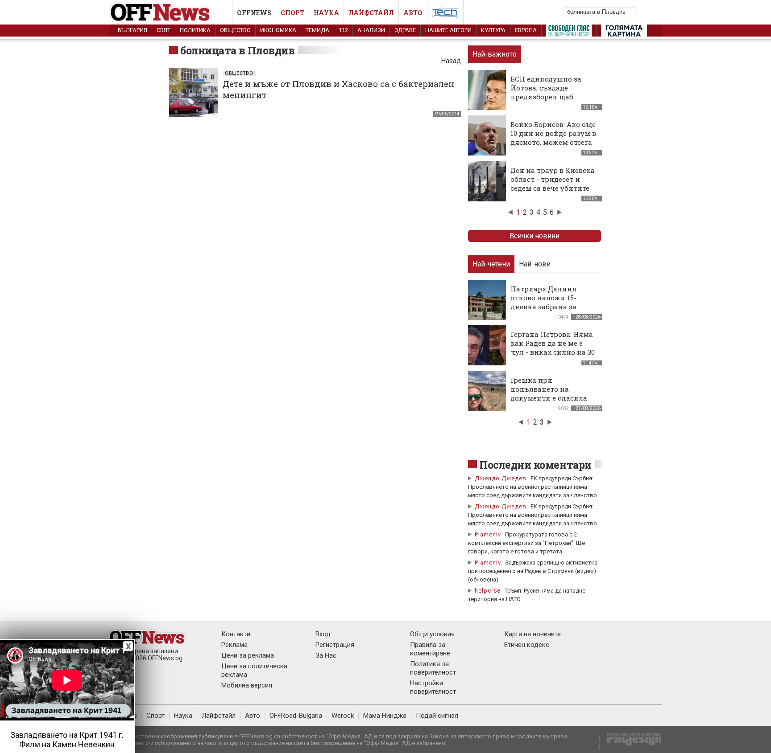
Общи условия (432, 634)
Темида (317, 30)
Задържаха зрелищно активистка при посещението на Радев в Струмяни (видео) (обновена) (532, 571)
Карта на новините (532, 634)
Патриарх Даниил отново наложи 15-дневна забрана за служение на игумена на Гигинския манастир (553, 306)
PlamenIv (488, 534)
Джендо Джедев (500, 478)
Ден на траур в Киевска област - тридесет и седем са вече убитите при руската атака (552, 183)
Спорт (292, 12)
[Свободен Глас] (569, 33)
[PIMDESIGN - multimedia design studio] (630, 742)
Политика (195, 30)
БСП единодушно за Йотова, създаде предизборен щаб (545, 87)
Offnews (254, 12)
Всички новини (535, 236)
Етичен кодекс (526, 645)
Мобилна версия (246, 685)
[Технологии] (445, 14)
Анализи (371, 30)
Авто (413, 12)
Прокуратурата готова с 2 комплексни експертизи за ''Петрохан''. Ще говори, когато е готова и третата (526, 543)
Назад (451, 61)
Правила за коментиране (430, 649)
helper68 (488, 590)
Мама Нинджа (384, 716)
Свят (163, 30)
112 (343, 30)
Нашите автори (448, 30)
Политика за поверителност (433, 668)
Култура (493, 30)
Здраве (405, 30)
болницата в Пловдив (237, 50)
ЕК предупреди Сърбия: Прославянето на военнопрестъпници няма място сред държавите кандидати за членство (532, 487)
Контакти (235, 634)
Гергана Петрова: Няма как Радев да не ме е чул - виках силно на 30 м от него (552, 347)
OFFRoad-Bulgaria (295, 716)
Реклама (234, 645)
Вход (323, 634)
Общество (235, 30)
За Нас (325, 655)
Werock (343, 716)
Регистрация (334, 645)
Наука (326, 12)
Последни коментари (535, 464)
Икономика (278, 30)
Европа (526, 30)
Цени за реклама (247, 655)
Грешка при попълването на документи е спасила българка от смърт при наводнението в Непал (552, 398)
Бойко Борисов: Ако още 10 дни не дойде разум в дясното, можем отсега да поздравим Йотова (553, 138)
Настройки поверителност (433, 687)
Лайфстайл (371, 12)
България (132, 30)
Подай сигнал (437, 716)
